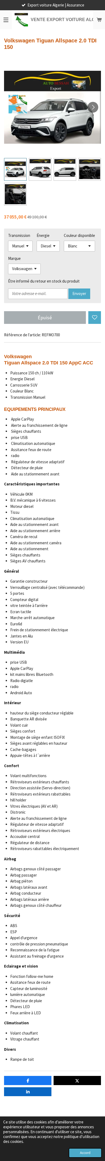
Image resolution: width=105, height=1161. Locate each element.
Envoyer (79, 293)
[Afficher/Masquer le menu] (6, 19)
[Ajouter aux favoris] (94, 317)
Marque (14, 258)
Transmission (19, 235)
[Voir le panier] (99, 19)
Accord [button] (85, 1152)
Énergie (43, 235)
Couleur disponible (79, 235)
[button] (15, 169)
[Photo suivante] (93, 107)
